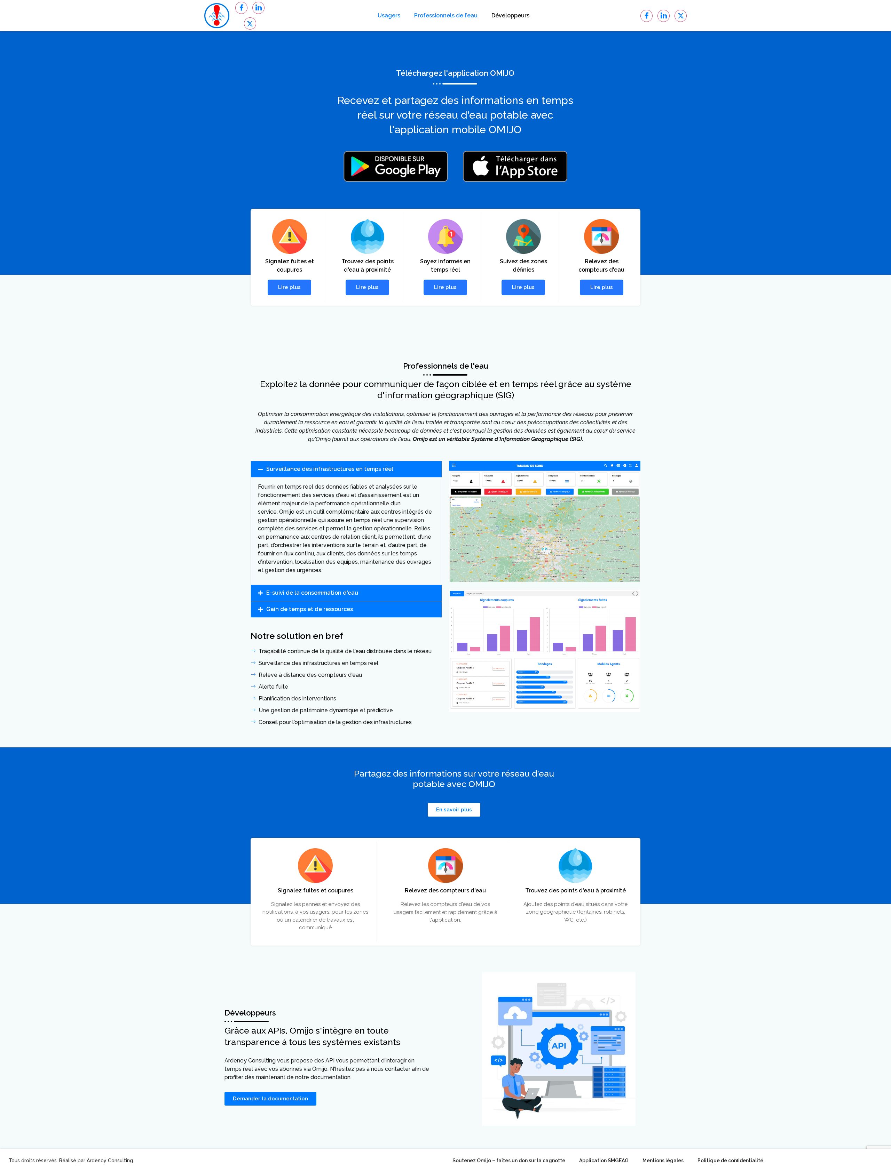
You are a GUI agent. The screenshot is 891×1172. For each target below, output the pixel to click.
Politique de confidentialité (730, 1160)
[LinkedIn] (258, 8)
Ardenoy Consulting (110, 1160)
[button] (346, 469)
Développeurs (510, 15)
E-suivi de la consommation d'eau (312, 592)
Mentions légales (663, 1160)
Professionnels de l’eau (446, 15)
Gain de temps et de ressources (309, 609)
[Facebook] (241, 8)
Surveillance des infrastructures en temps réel (329, 469)
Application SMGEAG (604, 1160)
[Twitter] (250, 23)
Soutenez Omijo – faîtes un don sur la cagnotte (508, 1160)
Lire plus (289, 287)
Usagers (389, 15)
